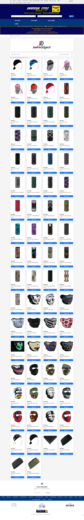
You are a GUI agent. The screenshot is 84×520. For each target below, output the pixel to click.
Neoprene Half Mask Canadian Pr (65, 332)
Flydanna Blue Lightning (31, 75)
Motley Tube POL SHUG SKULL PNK (33, 215)
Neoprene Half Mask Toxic (15, 379)
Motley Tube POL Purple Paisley (65, 192)
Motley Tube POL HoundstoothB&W (17, 192)
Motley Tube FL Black (14, 122)
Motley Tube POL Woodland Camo (66, 215)
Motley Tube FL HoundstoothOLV (49, 122)
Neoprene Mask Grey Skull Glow (48, 403)
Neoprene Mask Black (31, 379)
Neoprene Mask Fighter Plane (32, 403)
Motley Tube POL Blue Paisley (48, 168)
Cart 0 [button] (72, 16)
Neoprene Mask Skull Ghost (48, 426)
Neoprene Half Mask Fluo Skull (16, 356)
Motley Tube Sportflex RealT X (16, 286)
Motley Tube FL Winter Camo (65, 145)
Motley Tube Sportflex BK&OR (48, 239)
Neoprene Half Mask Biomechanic (17, 332)
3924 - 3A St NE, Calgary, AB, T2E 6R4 (26, 26)
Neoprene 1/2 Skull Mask (31, 309)
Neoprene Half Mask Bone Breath (49, 332)
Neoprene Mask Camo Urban (65, 379)
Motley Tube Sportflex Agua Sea (16, 239)
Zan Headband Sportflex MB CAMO (33, 473)
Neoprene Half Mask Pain (47, 356)
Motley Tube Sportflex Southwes (65, 286)
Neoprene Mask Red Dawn (15, 426)
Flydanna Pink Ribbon (15, 98)
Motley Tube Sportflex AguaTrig (32, 239)
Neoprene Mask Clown (15, 403)
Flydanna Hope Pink (63, 75)
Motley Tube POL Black (15, 168)
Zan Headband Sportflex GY (15, 473)
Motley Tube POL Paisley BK (48, 192)
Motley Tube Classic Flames (64, 98)
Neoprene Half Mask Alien (64, 309)
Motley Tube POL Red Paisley (16, 215)
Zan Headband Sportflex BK (64, 449)
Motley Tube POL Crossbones (65, 168)
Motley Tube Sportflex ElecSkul (32, 262)
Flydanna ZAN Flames (47, 98)
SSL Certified (14, 505)
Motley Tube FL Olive (63, 122)
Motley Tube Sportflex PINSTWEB (65, 262)
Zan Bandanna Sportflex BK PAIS (49, 449)
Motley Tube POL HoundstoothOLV (33, 192)
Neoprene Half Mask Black (31, 332)
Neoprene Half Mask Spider (64, 356)
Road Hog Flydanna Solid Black (32, 449)
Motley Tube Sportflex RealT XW (32, 286)
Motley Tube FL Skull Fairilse (32, 145)
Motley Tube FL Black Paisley (32, 122)
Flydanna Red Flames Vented (32, 98)
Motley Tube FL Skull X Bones (48, 145)
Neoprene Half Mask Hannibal (32, 356)
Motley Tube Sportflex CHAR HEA (65, 239)
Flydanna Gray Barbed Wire (48, 75)
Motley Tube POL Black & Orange (33, 168)
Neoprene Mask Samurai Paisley (32, 426)
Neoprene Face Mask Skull (48, 309)
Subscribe (47, 492)
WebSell (49, 514)
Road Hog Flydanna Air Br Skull (16, 449)
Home (11, 35)
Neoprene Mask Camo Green (48, 379)
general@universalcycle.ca (51, 26)
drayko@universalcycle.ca (61, 26)
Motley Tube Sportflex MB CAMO (49, 262)
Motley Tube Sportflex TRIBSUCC (16, 309)
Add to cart (18, 79)
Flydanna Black (13, 75)
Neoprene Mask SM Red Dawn (65, 426)
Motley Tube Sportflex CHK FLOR (16, 262)
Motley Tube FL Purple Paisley (16, 145)
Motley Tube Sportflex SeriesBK (49, 286)
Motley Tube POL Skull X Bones (48, 215)
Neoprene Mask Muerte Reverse (65, 403)
